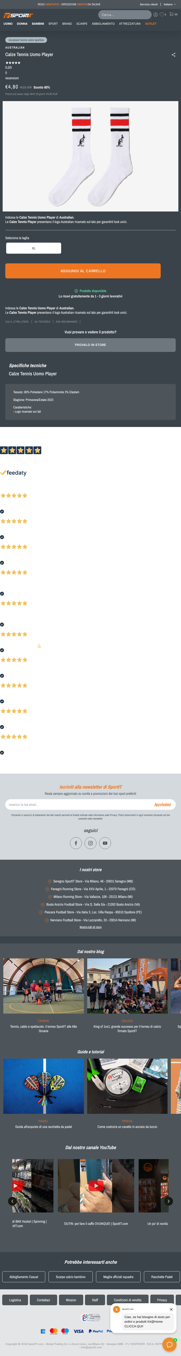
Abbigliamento (103, 24)
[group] (43, 998)
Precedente (7, 489)
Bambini (38, 24)
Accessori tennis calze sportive (26, 40)
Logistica (15, 1299)
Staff (95, 1299)
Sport (53, 24)
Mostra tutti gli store (91, 927)
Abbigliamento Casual (23, 1276)
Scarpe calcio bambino (70, 1276)
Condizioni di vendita (127, 1299)
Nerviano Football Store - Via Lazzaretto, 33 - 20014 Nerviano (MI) (93, 920)
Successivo (23, 489)
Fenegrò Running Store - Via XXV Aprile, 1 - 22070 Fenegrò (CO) (93, 889)
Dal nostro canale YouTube (90, 1147)
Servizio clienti (149, 4)
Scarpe (81, 24)
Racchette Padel (161, 1276)
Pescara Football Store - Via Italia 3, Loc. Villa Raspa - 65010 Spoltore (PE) (93, 912)
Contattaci (43, 1299)
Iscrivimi (162, 804)
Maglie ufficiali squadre (118, 1276)
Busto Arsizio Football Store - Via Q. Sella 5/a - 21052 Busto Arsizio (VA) (93, 904)
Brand (67, 24)
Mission (71, 1299)
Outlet (150, 24)
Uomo (8, 24)
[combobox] (126, 14)
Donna (22, 24)
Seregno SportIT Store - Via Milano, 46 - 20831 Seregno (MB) (93, 881)
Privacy (162, 1299)
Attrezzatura (130, 24)
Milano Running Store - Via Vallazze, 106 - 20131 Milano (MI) (93, 897)
